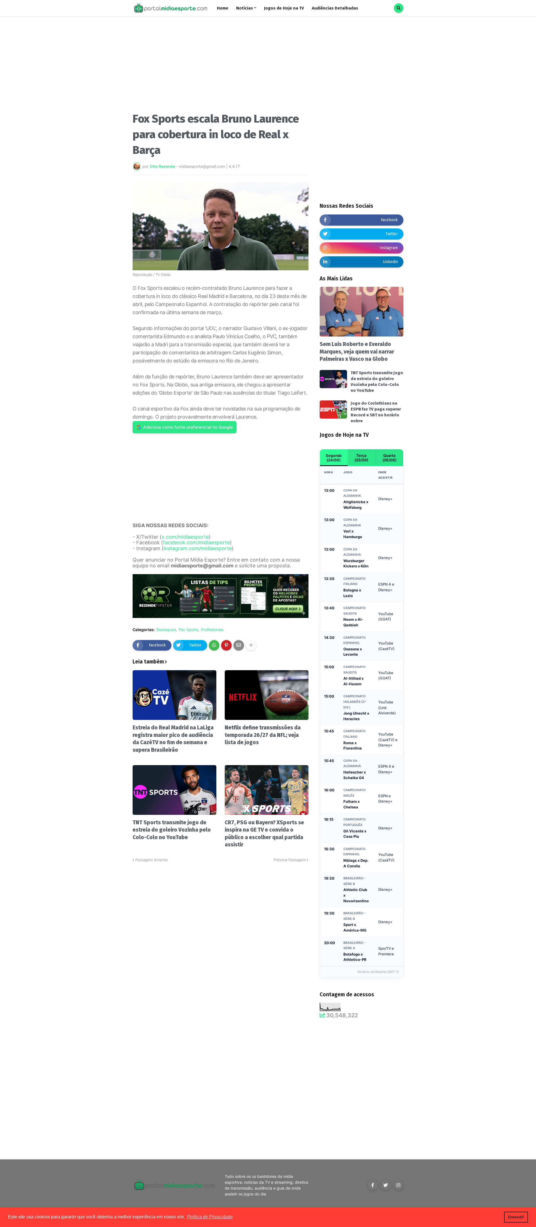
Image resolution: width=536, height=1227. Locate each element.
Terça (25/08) (361, 457)
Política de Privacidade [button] (210, 1216)
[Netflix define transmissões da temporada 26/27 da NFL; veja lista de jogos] (266, 695)
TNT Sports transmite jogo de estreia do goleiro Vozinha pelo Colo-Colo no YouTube (172, 830)
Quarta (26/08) (389, 457)
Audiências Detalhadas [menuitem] (335, 8)
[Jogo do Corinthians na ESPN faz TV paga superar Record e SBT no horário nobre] (333, 409)
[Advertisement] (220, 66)
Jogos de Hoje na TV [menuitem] (284, 8)
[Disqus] (220, 932)
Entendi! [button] (516, 1217)
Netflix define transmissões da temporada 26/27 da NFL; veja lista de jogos (263, 735)
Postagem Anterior (151, 860)
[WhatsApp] (214, 645)
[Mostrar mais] (251, 645)
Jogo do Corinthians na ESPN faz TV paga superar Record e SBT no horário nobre (376, 412)
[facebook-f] (373, 1185)
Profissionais (212, 630)
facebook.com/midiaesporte (196, 542)
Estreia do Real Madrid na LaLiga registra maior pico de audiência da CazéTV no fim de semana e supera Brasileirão (173, 738)
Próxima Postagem (290, 860)
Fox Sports (188, 630)
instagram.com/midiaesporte (198, 548)
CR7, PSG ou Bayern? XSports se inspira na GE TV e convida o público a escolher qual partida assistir (264, 833)
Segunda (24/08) (334, 457)
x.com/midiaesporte (185, 537)
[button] (398, 8)
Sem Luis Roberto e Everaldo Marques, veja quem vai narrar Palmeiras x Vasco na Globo (357, 351)
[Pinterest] (226, 645)
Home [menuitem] (222, 8)
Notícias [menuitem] (244, 8)
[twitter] (386, 1185)
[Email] (238, 645)
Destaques (166, 630)
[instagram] (398, 1185)
